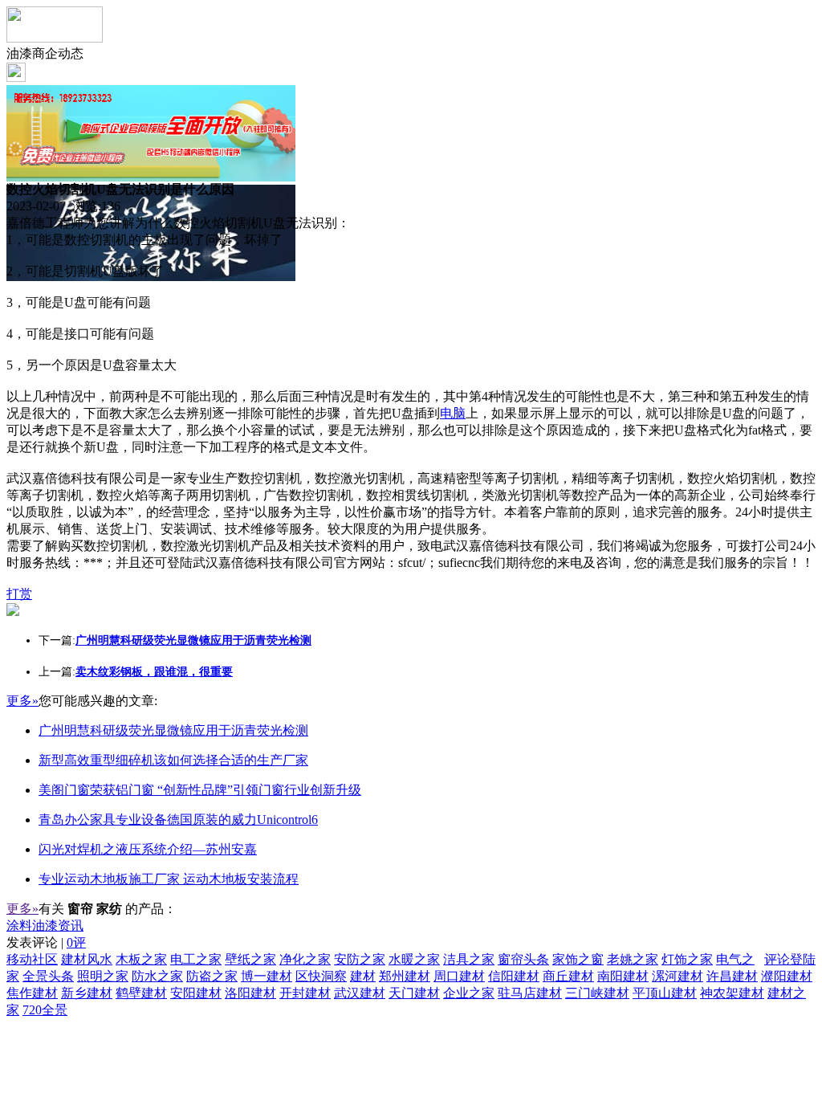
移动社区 (32, 959)
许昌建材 (732, 976)
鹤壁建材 (141, 993)
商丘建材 (568, 976)
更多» (22, 701)
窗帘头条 (523, 959)
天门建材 (414, 993)
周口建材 (459, 976)
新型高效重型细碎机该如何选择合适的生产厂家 (173, 760)
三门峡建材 (597, 993)
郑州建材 (404, 976)
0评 (76, 942)
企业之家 (468, 993)
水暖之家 (414, 959)
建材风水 (86, 959)
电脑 (453, 413)
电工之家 (196, 959)
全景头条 (48, 976)
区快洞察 (321, 976)
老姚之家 (632, 959)
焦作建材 (32, 993)
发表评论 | (46, 942)
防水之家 (157, 976)
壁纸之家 (250, 959)
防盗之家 (212, 976)
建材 (363, 976)
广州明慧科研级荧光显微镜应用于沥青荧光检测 (173, 730)
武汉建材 (359, 993)
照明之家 (102, 976)
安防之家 (359, 959)
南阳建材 (623, 976)
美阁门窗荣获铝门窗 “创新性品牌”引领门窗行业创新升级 (200, 790)
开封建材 (305, 993)
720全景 (44, 1010)
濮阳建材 (786, 976)
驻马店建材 (530, 993)
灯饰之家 (687, 959)
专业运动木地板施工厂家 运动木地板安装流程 (169, 879)
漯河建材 (677, 976)
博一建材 (266, 976)
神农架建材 (732, 993)
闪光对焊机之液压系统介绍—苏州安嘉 (148, 849)
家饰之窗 (578, 959)
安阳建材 (196, 993)
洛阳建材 (250, 993)
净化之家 (305, 959)
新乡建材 (86, 993)
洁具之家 (468, 959)
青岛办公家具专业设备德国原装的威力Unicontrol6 (178, 819)
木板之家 (141, 959)
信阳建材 (513, 976)
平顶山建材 (665, 993)
